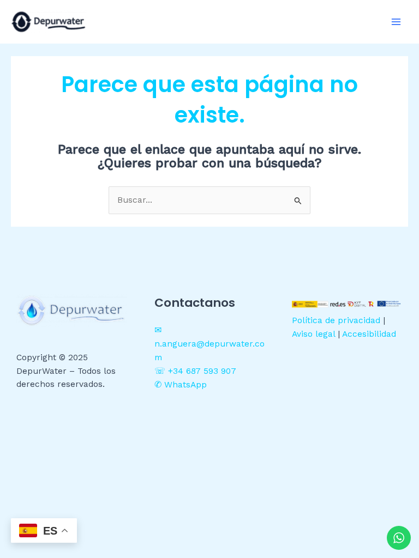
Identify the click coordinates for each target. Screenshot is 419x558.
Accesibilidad (369, 334)
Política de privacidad (336, 320)
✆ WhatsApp (180, 385)
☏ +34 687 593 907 (195, 371)
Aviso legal (313, 334)
